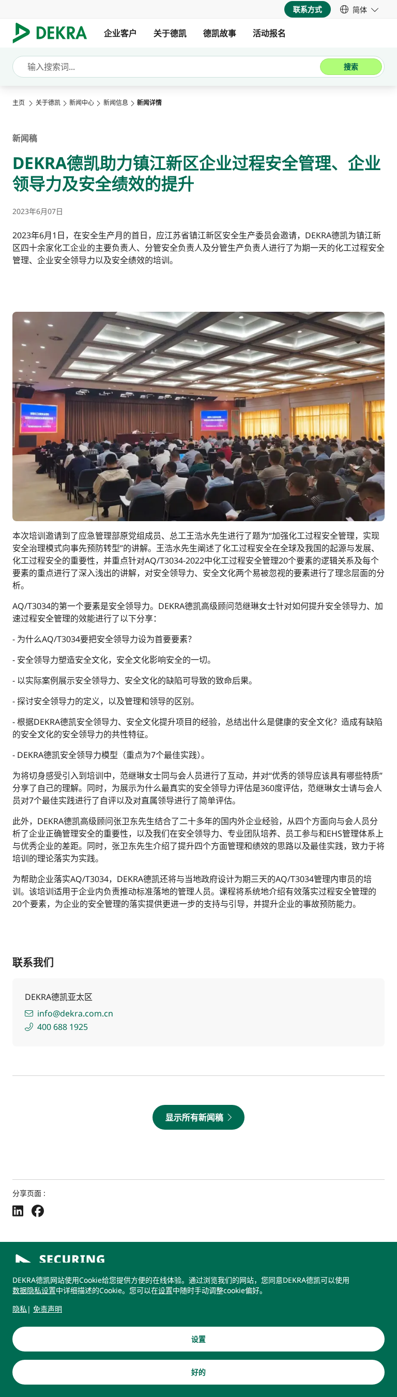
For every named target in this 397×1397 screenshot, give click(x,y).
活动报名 (269, 33)
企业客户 (120, 33)
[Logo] (54, 33)
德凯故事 (219, 33)
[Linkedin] (17, 1210)
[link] (359, 9)
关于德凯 (170, 33)
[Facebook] (38, 1210)
